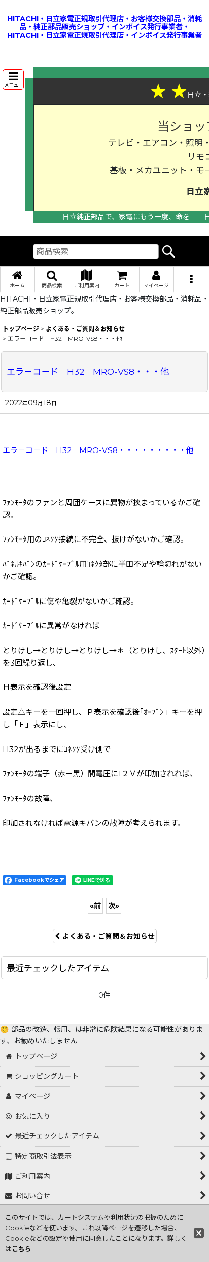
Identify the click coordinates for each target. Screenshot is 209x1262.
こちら (21, 1249)
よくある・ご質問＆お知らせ (108, 936)
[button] (13, 79)
